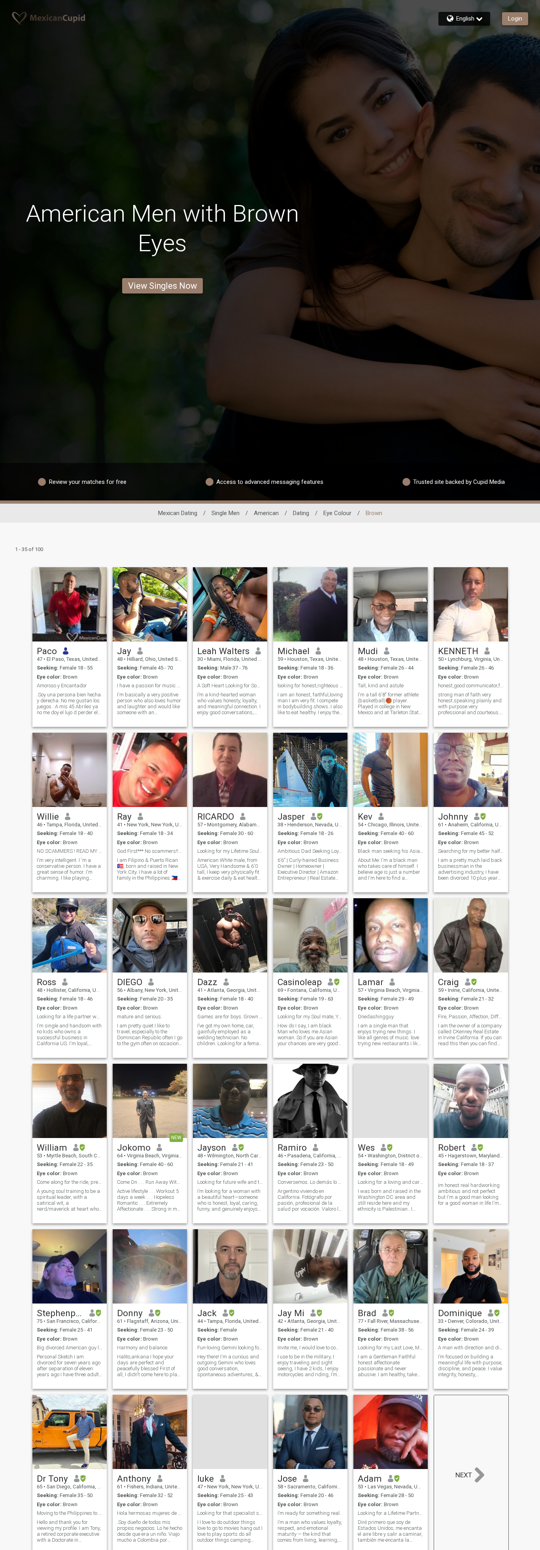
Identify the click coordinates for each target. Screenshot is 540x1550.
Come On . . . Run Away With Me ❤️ (150, 1182)
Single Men (225, 513)
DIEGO (129, 982)
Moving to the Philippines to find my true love (69, 1513)
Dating (301, 513)
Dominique (460, 1313)
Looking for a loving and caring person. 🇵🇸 (390, 1182)
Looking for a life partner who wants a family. (69, 1017)
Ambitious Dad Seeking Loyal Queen (310, 851)
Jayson (211, 1147)
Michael (294, 651)
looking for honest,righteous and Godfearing (310, 685)
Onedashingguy (376, 1017)
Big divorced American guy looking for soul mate (69, 1348)
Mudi (368, 651)
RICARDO (215, 816)
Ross (46, 982)
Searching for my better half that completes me (471, 851)
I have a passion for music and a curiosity (150, 685)
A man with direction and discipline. (471, 1348)
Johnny (453, 816)
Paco (47, 651)
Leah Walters (223, 651)
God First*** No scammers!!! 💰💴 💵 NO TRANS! (150, 851)
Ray (124, 816)
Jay (124, 651)
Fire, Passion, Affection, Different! (471, 1017)
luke (205, 1478)
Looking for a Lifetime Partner (390, 1513)
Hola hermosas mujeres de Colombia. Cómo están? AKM (150, 1513)
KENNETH (458, 651)
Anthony (134, 1478)
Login (515, 18)
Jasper (291, 816)
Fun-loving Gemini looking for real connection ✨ (230, 1348)
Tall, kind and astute (381, 685)
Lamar (370, 982)
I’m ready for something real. (309, 1513)
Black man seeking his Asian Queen (390, 851)
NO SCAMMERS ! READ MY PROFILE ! (69, 851)
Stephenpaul (60, 1313)
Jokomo (134, 1147)
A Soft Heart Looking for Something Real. (230, 685)
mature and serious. (139, 1017)
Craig (448, 982)
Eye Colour (337, 513)
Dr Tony (52, 1478)
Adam (370, 1478)
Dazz (207, 982)
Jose (287, 1478)
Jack (207, 1313)
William (52, 1147)
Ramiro (292, 1147)
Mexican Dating (177, 513)
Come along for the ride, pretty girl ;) (69, 1182)
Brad (367, 1313)
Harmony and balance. (142, 1348)
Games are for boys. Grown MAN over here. (230, 1017)
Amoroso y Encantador (62, 685)
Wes (366, 1147)
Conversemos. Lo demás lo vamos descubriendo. (310, 1182)
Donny (130, 1313)
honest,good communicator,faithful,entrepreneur (471, 685)
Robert (451, 1147)
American (266, 513)
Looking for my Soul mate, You (310, 1017)
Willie (48, 816)
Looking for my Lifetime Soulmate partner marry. (230, 851)
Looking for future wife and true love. (230, 1182)
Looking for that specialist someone (230, 1513)
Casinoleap (300, 982)
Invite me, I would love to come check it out (310, 1348)
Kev (365, 816)
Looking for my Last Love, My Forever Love (390, 1348)
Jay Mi (291, 1313)
